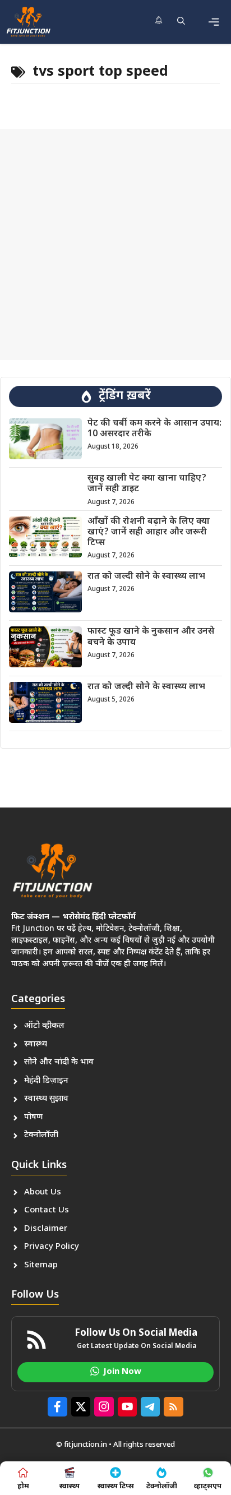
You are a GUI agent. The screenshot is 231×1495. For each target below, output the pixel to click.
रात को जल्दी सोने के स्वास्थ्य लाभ (146, 577)
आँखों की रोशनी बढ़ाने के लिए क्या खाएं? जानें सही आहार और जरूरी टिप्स (148, 532)
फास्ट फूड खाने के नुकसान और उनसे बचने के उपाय (150, 637)
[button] (181, 22)
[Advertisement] (115, 244)
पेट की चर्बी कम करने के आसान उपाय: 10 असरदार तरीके (154, 429)
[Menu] (213, 22)
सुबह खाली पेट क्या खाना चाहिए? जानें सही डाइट (146, 484)
